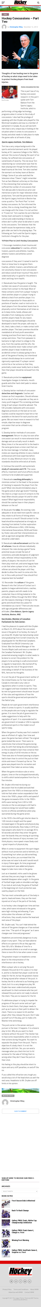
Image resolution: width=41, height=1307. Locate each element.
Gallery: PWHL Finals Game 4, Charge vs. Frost (23, 1231)
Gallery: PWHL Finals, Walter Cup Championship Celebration (24, 1221)
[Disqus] (20, 1141)
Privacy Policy (7, 1289)
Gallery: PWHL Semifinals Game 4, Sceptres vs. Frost (24, 1251)
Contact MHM (29, 1292)
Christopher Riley (16, 27)
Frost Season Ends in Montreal (23, 1201)
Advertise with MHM (16, 1292)
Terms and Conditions (20, 1289)
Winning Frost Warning (20, 1240)
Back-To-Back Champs (20, 1210)
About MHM (34, 1289)
